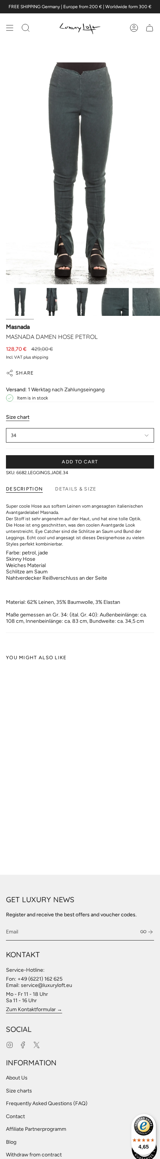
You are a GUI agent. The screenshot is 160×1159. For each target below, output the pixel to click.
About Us (17, 1078)
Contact (15, 1116)
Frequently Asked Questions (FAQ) (46, 1103)
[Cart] (149, 28)
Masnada (18, 326)
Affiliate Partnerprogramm (36, 1129)
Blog (11, 1142)
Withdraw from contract (34, 1155)
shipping (40, 357)
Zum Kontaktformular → (34, 1009)
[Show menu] (9, 28)
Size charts (19, 1091)
